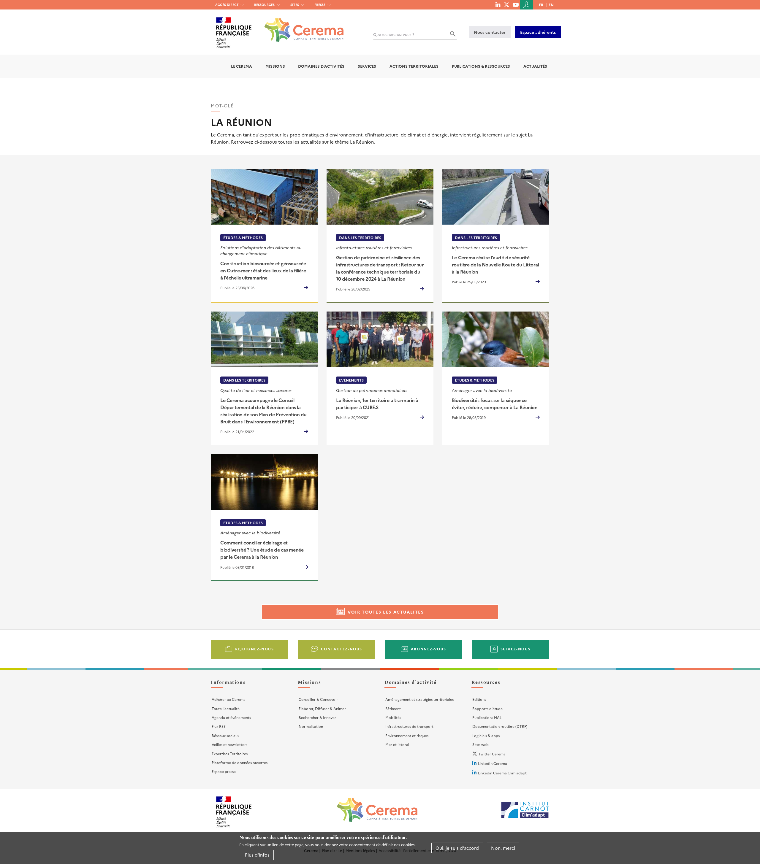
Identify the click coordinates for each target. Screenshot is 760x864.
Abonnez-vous (428, 648)
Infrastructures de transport (409, 726)
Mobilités (393, 717)
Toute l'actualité (226, 708)
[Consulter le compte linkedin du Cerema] (497, 4)
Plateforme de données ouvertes (239, 762)
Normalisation (311, 726)
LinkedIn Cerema (492, 763)
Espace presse (224, 771)
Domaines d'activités (321, 66)
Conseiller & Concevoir (318, 699)
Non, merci (503, 848)
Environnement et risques (406, 735)
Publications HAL (486, 717)
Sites (294, 4)
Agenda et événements (231, 717)
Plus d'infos (257, 855)
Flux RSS (219, 726)
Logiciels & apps (486, 735)
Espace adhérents (538, 32)
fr (541, 4)
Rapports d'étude (487, 708)
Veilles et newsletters (229, 744)
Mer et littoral (397, 744)
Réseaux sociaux (225, 735)
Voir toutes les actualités (386, 612)
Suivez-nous (516, 648)
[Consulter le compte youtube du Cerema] (515, 4)
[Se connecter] (526, 4)
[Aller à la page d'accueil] (300, 25)
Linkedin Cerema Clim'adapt (502, 772)
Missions (275, 66)
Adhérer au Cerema (229, 699)
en (551, 4)
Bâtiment (393, 708)
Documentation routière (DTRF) (499, 726)
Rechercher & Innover (317, 717)
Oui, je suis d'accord (457, 848)
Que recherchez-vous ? (393, 34)
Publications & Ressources (481, 66)
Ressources (264, 4)
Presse (319, 4)
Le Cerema (241, 66)
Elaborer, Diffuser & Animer (322, 708)
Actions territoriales (414, 66)
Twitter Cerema (492, 753)
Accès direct (227, 4)
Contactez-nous (341, 648)
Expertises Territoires (230, 753)
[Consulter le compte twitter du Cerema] (506, 4)
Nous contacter (490, 32)
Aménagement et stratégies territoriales (419, 699)
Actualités (535, 66)
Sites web (480, 744)
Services (367, 66)
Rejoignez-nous (254, 648)
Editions (479, 699)
